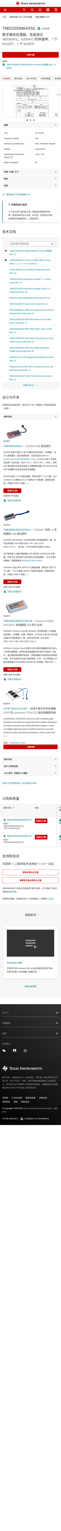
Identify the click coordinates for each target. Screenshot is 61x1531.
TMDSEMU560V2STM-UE (17, 620)
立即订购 (30, 55)
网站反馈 (25, 1102)
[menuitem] (24, 10)
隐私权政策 (31, 1098)
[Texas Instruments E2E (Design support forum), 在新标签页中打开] (14, 1052)
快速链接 (6, 1023)
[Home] (30, 3)
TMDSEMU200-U (13, 446)
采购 (4, 1033)
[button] (5, 10)
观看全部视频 (30, 986)
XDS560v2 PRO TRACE (32, 560)
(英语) (9, 68)
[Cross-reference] (32, 10)
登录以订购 (12, 491)
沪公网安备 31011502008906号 (36, 1119)
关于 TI (5, 1013)
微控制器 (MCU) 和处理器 (21, 17)
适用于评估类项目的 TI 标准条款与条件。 (20, 783)
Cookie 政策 (17, 1098)
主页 (4, 17)
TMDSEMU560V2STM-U (17, 529)
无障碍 (5, 1098)
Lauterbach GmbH (17, 743)
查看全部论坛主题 (30, 872)
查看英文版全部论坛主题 (30, 880)
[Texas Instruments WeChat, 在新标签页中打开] (4, 1052)
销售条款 (43, 1098)
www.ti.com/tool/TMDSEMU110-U (19, 459)
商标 (16, 1102)
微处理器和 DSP (42, 17)
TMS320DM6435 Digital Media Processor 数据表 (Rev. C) (31, 64)
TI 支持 (50, 899)
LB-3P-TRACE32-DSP (15, 708)
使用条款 (12, 892)
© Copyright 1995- (12, 1108)
